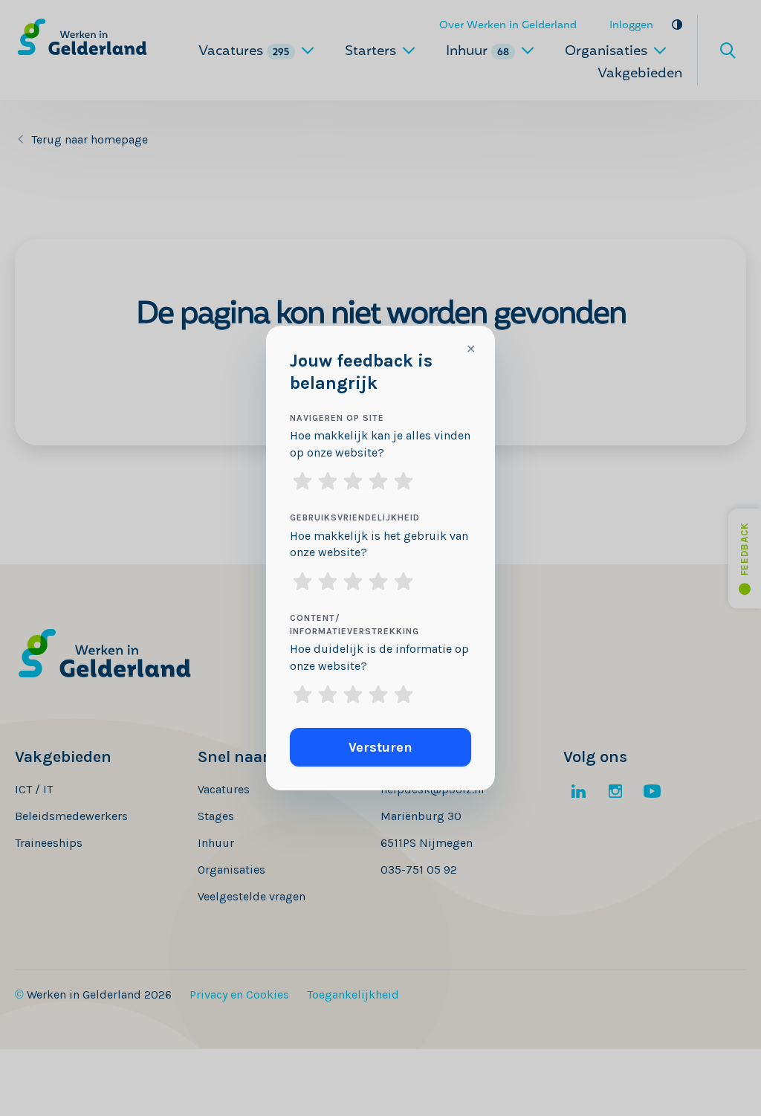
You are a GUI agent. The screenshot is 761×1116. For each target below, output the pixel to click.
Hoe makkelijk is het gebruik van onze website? (379, 544)
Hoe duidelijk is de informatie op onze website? (379, 657)
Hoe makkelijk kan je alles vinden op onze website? (380, 443)
